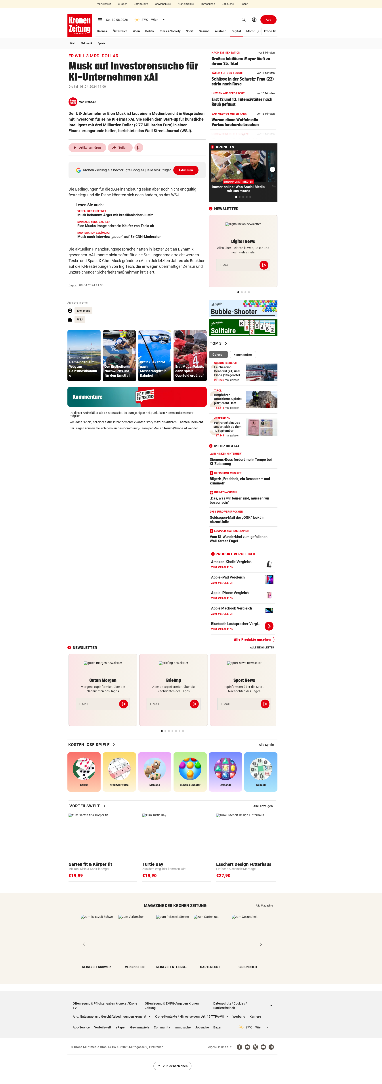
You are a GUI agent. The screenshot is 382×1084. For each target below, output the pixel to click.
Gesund (204, 31)
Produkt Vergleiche (236, 554)
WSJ (80, 319)
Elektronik (86, 43)
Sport (189, 31)
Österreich (120, 31)
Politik (149, 31)
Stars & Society (170, 31)
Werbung (239, 1016)
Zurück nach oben (172, 1066)
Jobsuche (228, 4)
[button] (258, 31)
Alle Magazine (264, 905)
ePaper (122, 4)
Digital (236, 31)
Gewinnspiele (163, 4)
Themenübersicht (190, 422)
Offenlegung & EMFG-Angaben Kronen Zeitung (172, 1006)
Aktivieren (186, 170)
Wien (136, 31)
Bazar (244, 4)
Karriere (255, 1016)
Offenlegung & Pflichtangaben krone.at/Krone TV (105, 1006)
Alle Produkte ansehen (252, 639)
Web (72, 43)
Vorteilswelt (104, 4)
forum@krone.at (175, 428)
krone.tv (270, 31)
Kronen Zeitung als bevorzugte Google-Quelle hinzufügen (138, 170)
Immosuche (208, 4)
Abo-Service (81, 1027)
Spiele (101, 43)
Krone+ (102, 31)
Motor (250, 31)
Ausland (220, 31)
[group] (84, 355)
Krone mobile (186, 4)
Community (141, 4)
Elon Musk (83, 310)
